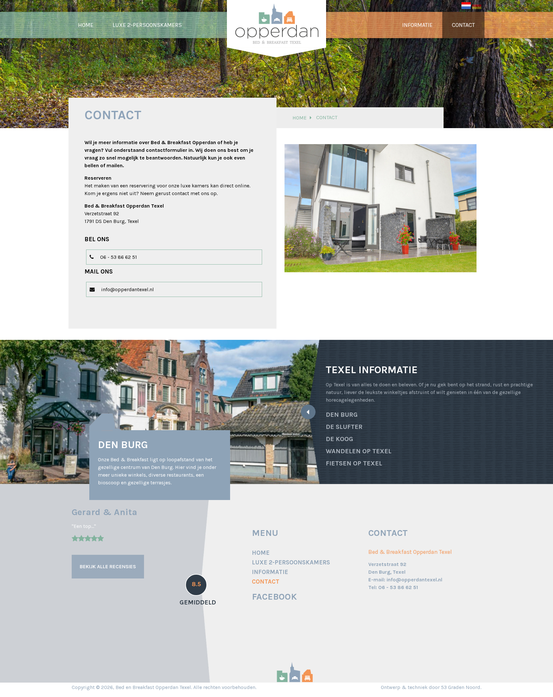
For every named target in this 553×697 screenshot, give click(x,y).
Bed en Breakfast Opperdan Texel (153, 687)
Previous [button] (11, 412)
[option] (159, 412)
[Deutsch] (476, 5)
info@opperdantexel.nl (127, 289)
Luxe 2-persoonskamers (147, 25)
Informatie (417, 25)
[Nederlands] (466, 5)
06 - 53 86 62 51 (118, 257)
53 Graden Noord (460, 687)
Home (85, 25)
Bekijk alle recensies (108, 566)
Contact (463, 25)
